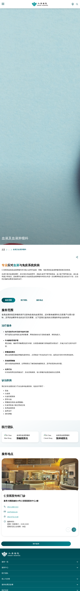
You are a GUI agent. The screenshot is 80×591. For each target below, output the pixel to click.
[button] (3, 300)
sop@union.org (12, 512)
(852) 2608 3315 (12, 507)
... (9, 249)
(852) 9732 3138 (12, 517)
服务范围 (8, 300)
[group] (20, 436)
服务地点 (39, 300)
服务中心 (5, 567)
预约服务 (36, 544)
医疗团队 (24, 300)
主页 (3, 249)
